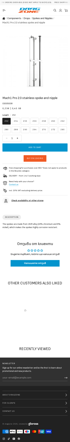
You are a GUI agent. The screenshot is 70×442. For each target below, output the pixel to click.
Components (14, 18)
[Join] (66, 377)
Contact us (13, 184)
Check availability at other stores (27, 200)
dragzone (8, 424)
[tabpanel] (35, 226)
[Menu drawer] (4, 10)
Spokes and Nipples (42, 18)
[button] (55, 10)
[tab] (11, 217)
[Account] (60, 10)
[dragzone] (29, 10)
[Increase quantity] (18, 138)
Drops (26, 18)
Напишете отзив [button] (35, 263)
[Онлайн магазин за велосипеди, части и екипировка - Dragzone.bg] (3, 18)
